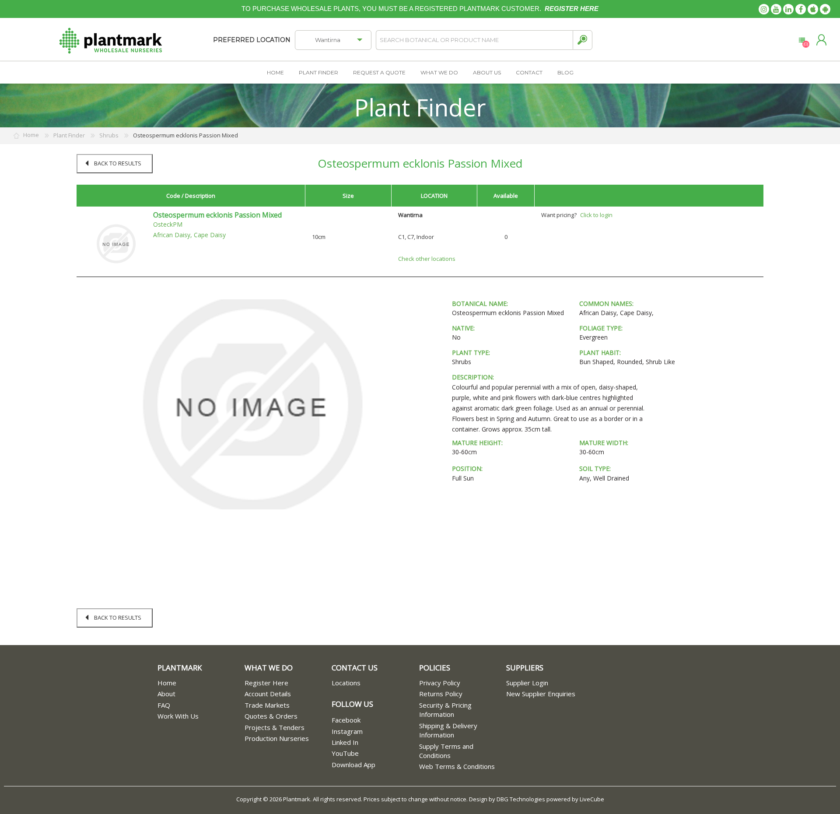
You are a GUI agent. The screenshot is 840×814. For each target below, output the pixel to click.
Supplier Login (527, 682)
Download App (353, 764)
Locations (346, 682)
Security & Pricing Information (445, 710)
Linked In (345, 742)
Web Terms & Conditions (457, 766)
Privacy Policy (439, 682)
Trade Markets (267, 705)
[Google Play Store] (825, 9)
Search (582, 40)
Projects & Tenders (274, 727)
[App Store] (813, 9)
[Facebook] (800, 9)
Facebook (346, 720)
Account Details (268, 693)
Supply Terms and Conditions (446, 751)
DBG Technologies (521, 799)
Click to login (596, 215)
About (166, 693)
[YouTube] (776, 9)
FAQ (164, 705)
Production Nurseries (277, 738)
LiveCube (592, 799)
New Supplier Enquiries (540, 693)
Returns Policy (440, 693)
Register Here (266, 682)
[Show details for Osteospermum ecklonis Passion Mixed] (116, 243)
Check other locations (426, 259)
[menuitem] (201, 682)
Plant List (802, 40)
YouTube (345, 753)
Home (167, 682)
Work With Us (178, 716)
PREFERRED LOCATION (251, 40)
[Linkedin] (788, 9)
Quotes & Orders (271, 716)
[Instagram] (764, 9)
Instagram (347, 731)
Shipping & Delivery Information (448, 730)
